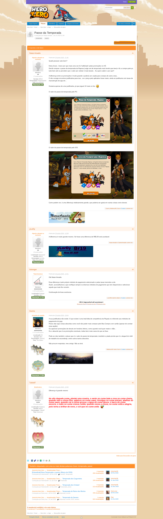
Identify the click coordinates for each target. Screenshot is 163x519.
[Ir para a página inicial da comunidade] (55, 13)
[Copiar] (46, 460)
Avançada (135, 7)
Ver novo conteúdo (124, 23)
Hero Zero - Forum (32, 513)
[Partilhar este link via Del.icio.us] (35, 460)
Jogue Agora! (33, 23)
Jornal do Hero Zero (38, 470)
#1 (133, 53)
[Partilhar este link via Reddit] (38, 460)
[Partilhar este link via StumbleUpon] (41, 460)
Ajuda (63, 517)
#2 (133, 229)
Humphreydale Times (53, 470)
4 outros (123, 298)
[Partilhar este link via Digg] (32, 460)
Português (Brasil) (34, 517)
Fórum (43, 23)
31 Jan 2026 (114, 480)
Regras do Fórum (73, 23)
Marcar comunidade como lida (50, 517)
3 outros (123, 208)
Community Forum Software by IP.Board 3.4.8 (123, 517)
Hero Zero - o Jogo (45, 513)
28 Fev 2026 (114, 473)
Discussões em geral (59, 513)
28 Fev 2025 (114, 493)
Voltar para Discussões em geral (126, 456)
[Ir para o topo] (81, 517)
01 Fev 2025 (114, 499)
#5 (133, 383)
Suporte (61, 23)
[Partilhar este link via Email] (43, 460)
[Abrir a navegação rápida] (134, 23)
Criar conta (132, 1)
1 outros (123, 349)
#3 (133, 269)
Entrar (125, 1)
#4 (133, 311)
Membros (52, 23)
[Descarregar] (49, 460)
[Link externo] (71, 358)
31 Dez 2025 (115, 486)
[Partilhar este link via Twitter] (28, 460)
